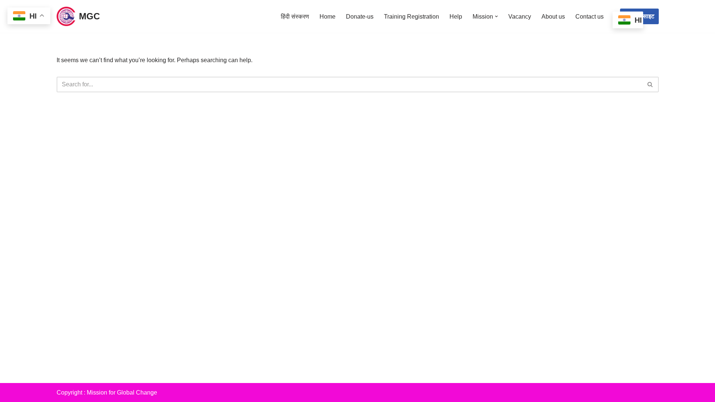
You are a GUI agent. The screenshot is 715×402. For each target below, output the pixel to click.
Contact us (589, 16)
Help (455, 16)
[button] (496, 16)
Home (328, 16)
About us (553, 16)
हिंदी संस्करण (295, 16)
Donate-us (360, 16)
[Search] (650, 84)
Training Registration (411, 16)
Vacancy (519, 16)
